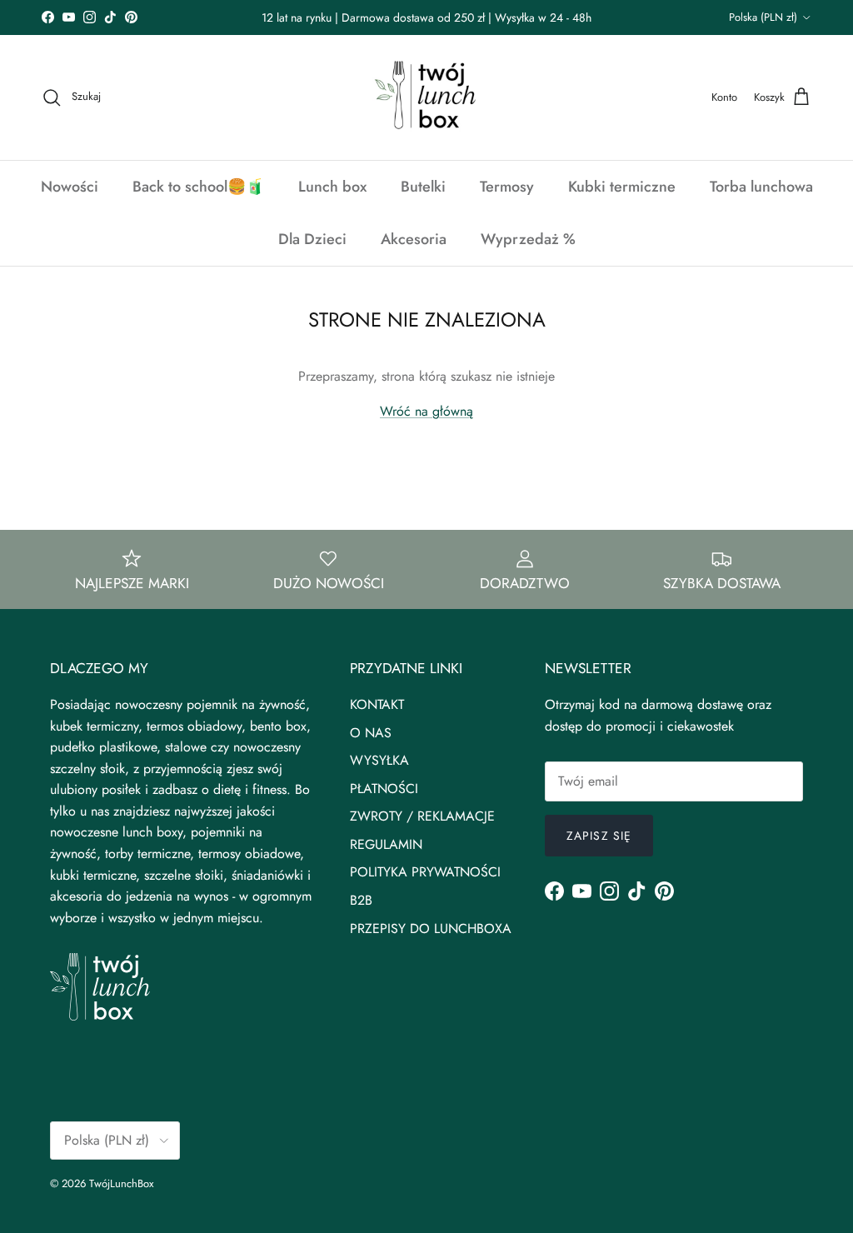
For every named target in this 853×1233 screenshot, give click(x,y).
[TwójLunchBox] (426, 97)
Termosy (507, 186)
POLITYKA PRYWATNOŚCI (425, 871)
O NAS (371, 732)
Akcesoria (413, 239)
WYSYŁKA (379, 760)
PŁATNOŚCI (384, 788)
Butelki (423, 186)
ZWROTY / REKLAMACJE (422, 816)
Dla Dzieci (312, 239)
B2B (361, 900)
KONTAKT (377, 704)
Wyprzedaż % (528, 239)
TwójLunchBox (121, 1183)
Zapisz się (598, 835)
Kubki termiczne (622, 186)
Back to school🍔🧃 (198, 186)
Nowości (69, 186)
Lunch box (332, 186)
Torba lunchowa (761, 186)
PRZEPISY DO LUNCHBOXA (430, 928)
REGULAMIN (386, 844)
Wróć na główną (426, 411)
